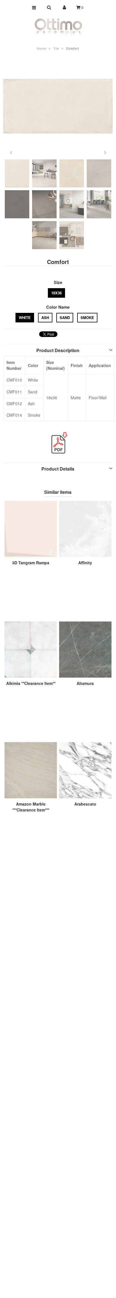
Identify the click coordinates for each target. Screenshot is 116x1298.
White (25, 317)
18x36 (56, 292)
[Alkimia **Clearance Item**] (31, 650)
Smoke (87, 317)
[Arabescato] (85, 770)
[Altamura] (85, 650)
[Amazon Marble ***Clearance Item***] (31, 770)
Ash (45, 317)
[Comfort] (57, 106)
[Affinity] (85, 529)
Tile (56, 48)
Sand (65, 317)
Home (41, 48)
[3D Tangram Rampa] (31, 529)
